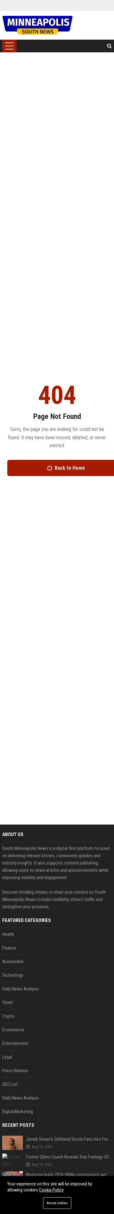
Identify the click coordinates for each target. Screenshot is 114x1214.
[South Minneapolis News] (37, 25)
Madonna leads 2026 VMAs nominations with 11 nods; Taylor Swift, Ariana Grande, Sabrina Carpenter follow (69, 1175)
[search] (109, 46)
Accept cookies (57, 1203)
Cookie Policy (51, 1189)
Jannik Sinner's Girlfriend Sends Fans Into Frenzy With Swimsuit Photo (69, 1139)
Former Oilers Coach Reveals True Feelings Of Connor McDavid (69, 1157)
